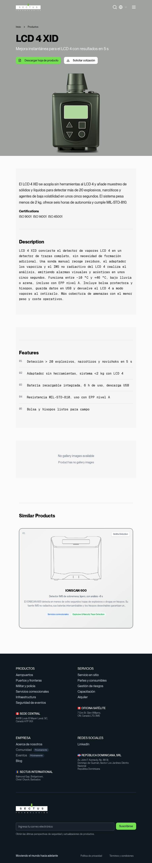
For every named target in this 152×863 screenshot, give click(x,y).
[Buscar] (115, 7)
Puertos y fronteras (30, 680)
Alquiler (84, 697)
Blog (21, 761)
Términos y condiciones (122, 855)
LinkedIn (85, 744)
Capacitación (88, 691)
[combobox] (124, 7)
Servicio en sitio (90, 675)
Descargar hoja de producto (41, 60)
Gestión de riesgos (92, 686)
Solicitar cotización (84, 60)
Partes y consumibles (94, 680)
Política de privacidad (93, 855)
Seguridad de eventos (32, 703)
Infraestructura (27, 697)
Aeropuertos (26, 675)
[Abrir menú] (134, 7)
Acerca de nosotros (31, 744)
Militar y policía (27, 686)
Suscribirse (126, 826)
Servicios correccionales (34, 691)
